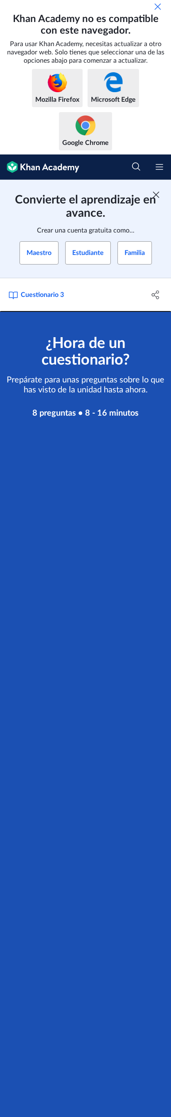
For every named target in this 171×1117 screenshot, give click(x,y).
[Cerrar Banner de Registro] (156, 194)
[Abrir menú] (159, 167)
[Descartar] (157, 6)
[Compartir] (155, 295)
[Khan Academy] (39, 167)
